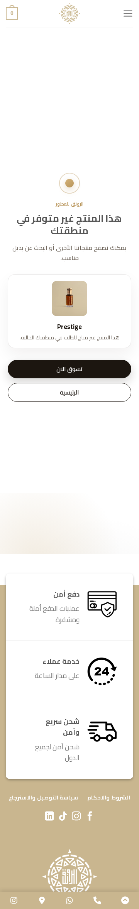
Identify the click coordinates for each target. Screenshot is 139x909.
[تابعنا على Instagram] (76, 817)
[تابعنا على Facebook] (89, 817)
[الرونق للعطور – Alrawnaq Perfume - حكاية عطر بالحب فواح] (69, 13)
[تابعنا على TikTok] (62, 817)
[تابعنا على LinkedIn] (49, 817)
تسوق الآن (69, 368)
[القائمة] (128, 13)
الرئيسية (69, 392)
